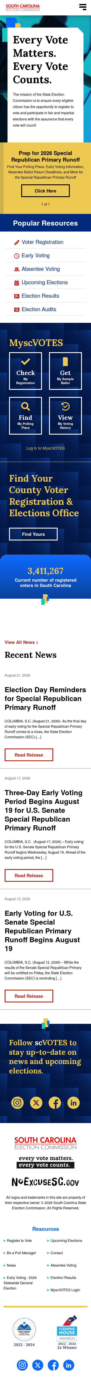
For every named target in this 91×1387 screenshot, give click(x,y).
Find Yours (33, 534)
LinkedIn (68, 1365)
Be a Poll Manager (21, 1252)
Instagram (17, 1103)
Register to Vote (19, 1240)
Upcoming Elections (45, 282)
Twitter (36, 1103)
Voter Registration (42, 241)
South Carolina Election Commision (23, 7)
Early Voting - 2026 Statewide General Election (20, 1283)
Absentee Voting (41, 268)
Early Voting (36, 255)
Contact (57, 1252)
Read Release (29, 754)
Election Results (40, 295)
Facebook (55, 1103)
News (11, 1265)
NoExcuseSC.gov (45, 1182)
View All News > (22, 642)
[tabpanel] (45, 176)
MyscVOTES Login (65, 1289)
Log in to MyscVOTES (45, 448)
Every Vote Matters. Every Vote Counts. (45, 1162)
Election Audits (39, 309)
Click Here (45, 190)
